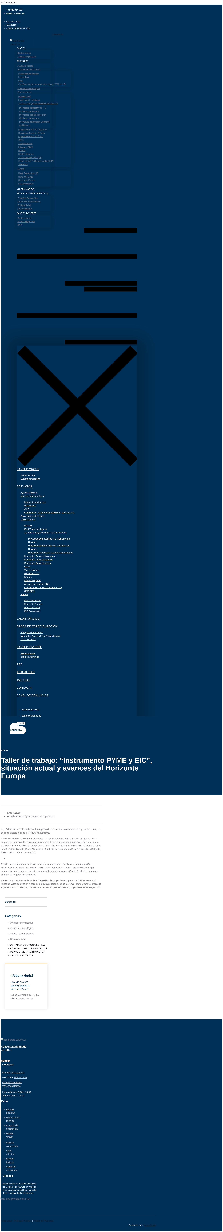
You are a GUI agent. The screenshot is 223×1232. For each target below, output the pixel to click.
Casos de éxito (17, 939)
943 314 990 (17, 1072)
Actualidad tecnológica (18, 816)
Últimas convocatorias (21, 923)
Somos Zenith (149, 1225)
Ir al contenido (8, 2)
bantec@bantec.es (20, 985)
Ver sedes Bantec (20, 989)
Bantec (35, 816)
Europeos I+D (47, 816)
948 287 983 (20, 1077)
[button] (77, 286)
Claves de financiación (21, 933)
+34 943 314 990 (19, 982)
